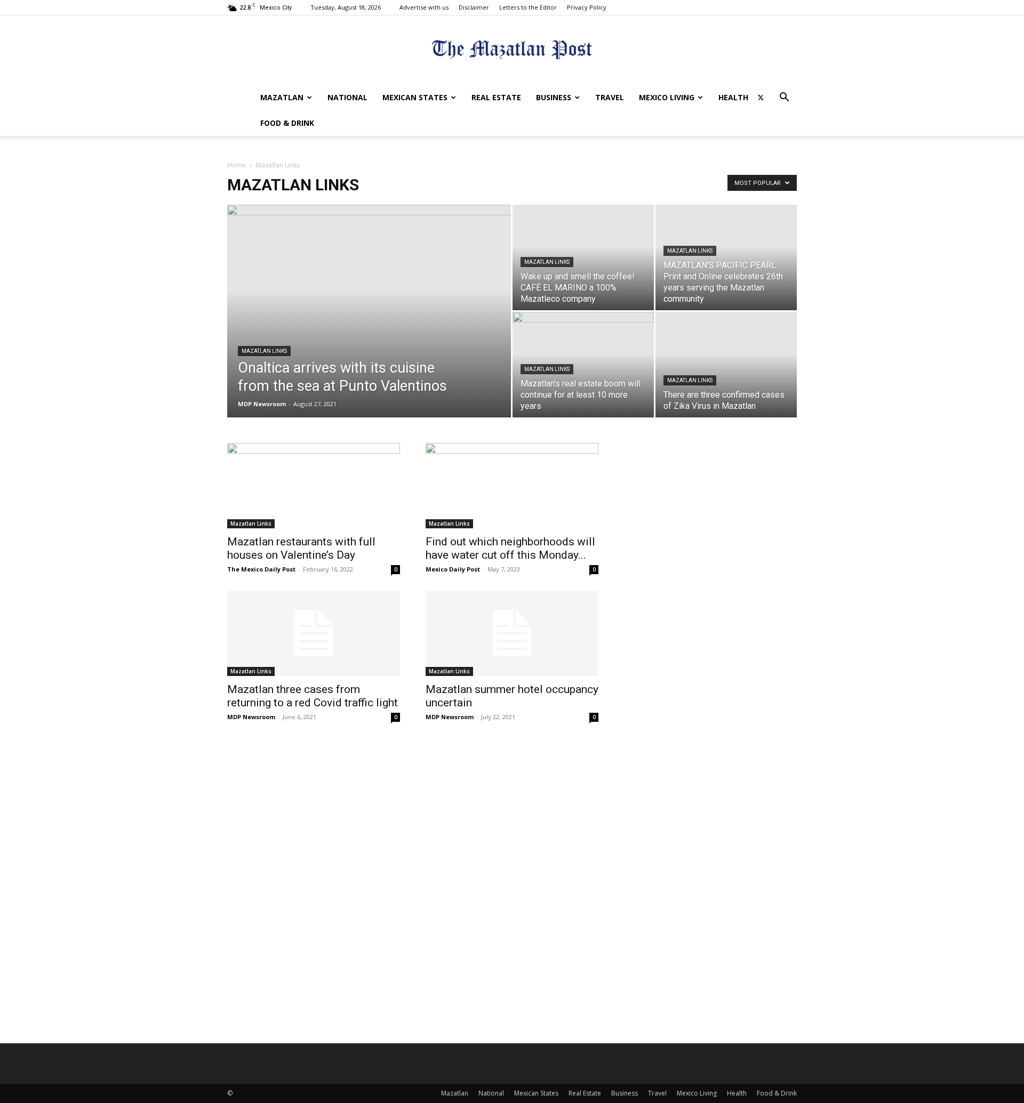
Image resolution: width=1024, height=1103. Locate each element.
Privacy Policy (586, 7)
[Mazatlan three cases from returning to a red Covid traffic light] (313, 633)
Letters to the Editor (528, 7)
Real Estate (496, 97)
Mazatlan (281, 97)
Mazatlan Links (264, 351)
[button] (784, 98)
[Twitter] (761, 97)
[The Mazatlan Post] (512, 51)
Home (236, 165)
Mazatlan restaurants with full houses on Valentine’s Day (301, 548)
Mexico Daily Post (453, 569)
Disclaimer (474, 7)
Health (733, 97)
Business (553, 97)
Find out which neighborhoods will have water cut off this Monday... (510, 548)
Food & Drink (287, 123)
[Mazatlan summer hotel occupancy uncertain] (512, 633)
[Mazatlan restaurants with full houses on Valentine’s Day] (313, 485)
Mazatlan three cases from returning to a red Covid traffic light (312, 696)
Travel (609, 97)
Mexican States (414, 97)
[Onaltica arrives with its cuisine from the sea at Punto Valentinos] (369, 328)
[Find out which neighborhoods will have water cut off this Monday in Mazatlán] (512, 485)
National (347, 97)
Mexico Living (666, 97)
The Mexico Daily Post (261, 569)
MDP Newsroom (262, 404)
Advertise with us (424, 7)
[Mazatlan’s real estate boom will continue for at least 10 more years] (583, 364)
